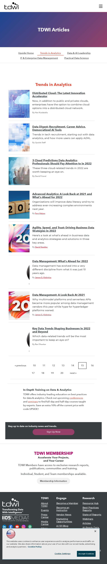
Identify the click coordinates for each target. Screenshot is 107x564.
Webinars (87, 519)
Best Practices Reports (90, 509)
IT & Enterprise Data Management (39, 58)
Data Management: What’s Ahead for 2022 (60, 261)
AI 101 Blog (62, 526)
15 (82, 365)
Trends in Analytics (50, 53)
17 (33, 373)
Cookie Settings (62, 553)
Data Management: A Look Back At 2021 (58, 295)
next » (73, 373)
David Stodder (41, 247)
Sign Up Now (53, 431)
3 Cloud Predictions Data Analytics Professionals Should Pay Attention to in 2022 (62, 162)
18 (42, 373)
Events (45, 510)
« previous (20, 365)
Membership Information (53, 481)
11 (43, 365)
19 (52, 373)
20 (61, 373)
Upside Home (26, 53)
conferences (76, 398)
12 (53, 365)
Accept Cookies (86, 554)
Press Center (45, 516)
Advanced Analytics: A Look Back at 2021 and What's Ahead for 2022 (62, 195)
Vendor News (63, 514)
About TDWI (44, 504)
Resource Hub (90, 503)
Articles (86, 523)
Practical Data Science (76, 58)
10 (34, 365)
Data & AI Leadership (79, 53)
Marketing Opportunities (64, 520)
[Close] (95, 531)
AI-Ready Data (90, 527)
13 (63, 365)
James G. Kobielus (43, 277)
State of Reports (91, 514)
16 (92, 365)
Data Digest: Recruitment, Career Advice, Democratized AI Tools (59, 128)
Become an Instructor (62, 509)
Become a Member (67, 503)
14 (72, 365)
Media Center (45, 523)
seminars (33, 401)
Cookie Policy (35, 547)
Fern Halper (40, 213)
